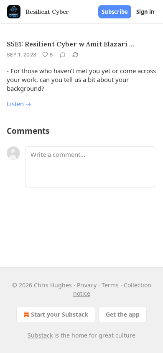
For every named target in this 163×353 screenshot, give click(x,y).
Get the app (123, 314)
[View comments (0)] (62, 55)
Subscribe (115, 11)
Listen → (19, 104)
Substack (40, 335)
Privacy (87, 285)
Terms (110, 285)
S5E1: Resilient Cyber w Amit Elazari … (70, 44)
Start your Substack (59, 314)
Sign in (145, 11)
